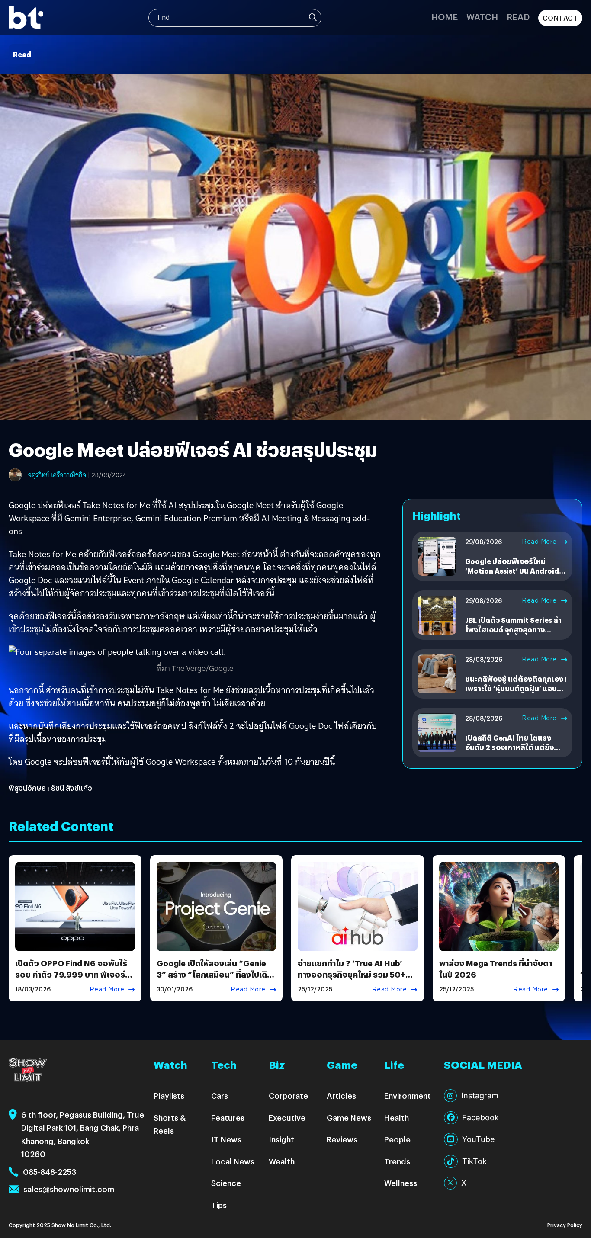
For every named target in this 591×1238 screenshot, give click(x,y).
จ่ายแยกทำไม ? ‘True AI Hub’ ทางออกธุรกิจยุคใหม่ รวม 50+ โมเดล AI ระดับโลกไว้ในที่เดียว (352, 974)
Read (518, 16)
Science (226, 1182)
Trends (397, 1161)
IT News (226, 1139)
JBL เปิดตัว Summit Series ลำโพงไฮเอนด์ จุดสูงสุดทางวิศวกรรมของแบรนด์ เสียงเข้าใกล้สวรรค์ (513, 634)
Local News (232, 1161)
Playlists (169, 1095)
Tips (219, 1205)
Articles (341, 1095)
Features (227, 1117)
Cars (219, 1095)
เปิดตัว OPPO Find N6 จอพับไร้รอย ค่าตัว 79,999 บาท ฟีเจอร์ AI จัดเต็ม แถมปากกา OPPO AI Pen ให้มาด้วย (71, 979)
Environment (407, 1095)
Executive (287, 1117)
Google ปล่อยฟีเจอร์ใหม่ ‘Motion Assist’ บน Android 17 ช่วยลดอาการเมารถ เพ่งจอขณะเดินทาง (513, 575)
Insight (281, 1139)
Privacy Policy (564, 1224)
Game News (349, 1117)
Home (444, 16)
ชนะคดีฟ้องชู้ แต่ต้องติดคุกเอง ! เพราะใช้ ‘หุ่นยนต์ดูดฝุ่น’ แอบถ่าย (516, 688)
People (397, 1139)
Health (396, 1117)
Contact (560, 18)
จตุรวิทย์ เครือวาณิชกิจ (57, 475)
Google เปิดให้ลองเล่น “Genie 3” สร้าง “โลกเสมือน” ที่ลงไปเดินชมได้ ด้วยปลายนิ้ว (214, 974)
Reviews (342, 1139)
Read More (539, 541)
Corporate (288, 1095)
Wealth (282, 1161)
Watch (482, 16)
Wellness (400, 1182)
